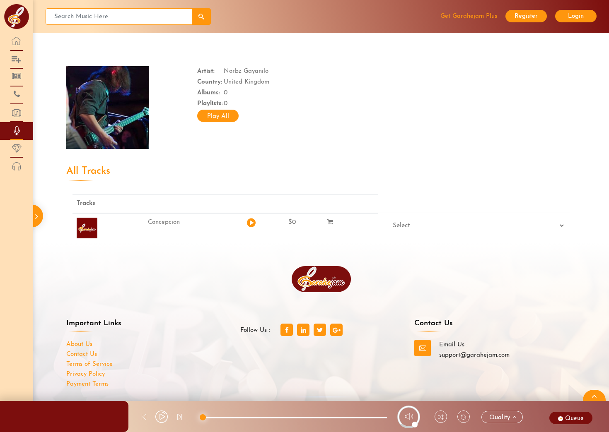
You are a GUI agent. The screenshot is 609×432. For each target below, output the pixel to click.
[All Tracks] (16, 149)
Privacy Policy (85, 374)
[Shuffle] (441, 418)
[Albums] (16, 113)
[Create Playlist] (16, 166)
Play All (218, 116)
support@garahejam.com (474, 355)
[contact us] (16, 95)
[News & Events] (16, 77)
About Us (79, 344)
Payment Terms (87, 384)
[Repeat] (463, 418)
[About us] (16, 60)
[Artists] (16, 131)
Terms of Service (89, 364)
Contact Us (81, 354)
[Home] (16, 42)
